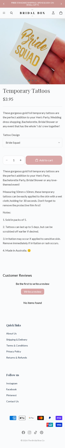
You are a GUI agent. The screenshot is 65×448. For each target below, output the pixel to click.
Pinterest (11, 395)
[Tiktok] (35, 432)
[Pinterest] (42, 432)
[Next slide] (61, 4)
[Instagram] (29, 432)
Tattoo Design (11, 134)
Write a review (32, 291)
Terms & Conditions (17, 345)
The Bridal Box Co (36, 440)
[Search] (11, 13)
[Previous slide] (4, 4)
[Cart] (61, 13)
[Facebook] (23, 432)
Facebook (11, 389)
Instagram (11, 383)
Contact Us (12, 401)
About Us (11, 333)
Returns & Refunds (16, 357)
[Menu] (4, 13)
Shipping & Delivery (16, 339)
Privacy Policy (13, 351)
